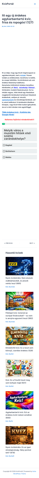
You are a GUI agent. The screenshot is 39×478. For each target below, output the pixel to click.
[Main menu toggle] (35, 4)
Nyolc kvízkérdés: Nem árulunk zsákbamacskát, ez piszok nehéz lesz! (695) (19, 280)
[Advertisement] (19, 49)
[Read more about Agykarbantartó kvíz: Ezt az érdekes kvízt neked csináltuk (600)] (19, 400)
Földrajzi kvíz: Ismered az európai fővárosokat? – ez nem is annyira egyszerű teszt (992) (19, 315)
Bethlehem (10, 151)
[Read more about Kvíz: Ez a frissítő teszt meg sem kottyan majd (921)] (19, 368)
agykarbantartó (8, 100)
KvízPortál (8, 3)
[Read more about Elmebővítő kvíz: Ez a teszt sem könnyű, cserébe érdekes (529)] (19, 336)
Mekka (8, 157)
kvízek (23, 75)
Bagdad (9, 145)
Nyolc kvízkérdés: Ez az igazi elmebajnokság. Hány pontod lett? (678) (18, 450)
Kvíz (7, 287)
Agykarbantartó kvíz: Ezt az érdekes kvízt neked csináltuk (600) (19, 415)
